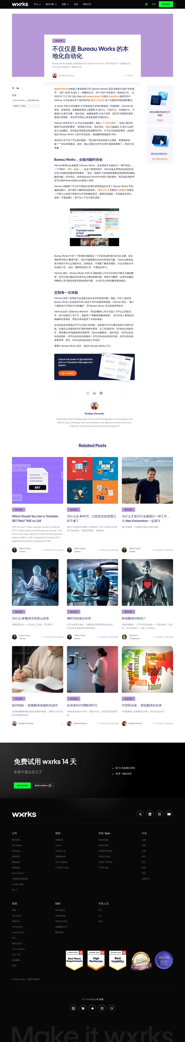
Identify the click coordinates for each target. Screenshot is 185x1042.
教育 (144, 867)
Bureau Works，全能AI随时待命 (26, 100)
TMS (69, 169)
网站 (108, 346)
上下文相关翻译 (108, 123)
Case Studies (18, 932)
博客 (14, 910)
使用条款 (16, 867)
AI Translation (18, 949)
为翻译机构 (60, 856)
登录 (154, 4)
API (100, 910)
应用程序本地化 (106, 851)
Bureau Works (61, 88)
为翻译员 (59, 840)
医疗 (144, 856)
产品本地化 (104, 867)
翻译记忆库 (103, 190)
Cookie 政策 (17, 884)
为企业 (58, 845)
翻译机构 (59, 932)
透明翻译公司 (61, 927)
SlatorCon (114, 96)
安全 (14, 938)
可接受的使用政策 (20, 879)
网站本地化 (104, 845)
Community (17, 927)
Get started (22, 785)
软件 (144, 862)
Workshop (17, 916)
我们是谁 (16, 840)
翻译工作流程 (97, 100)
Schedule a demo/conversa (56, 786)
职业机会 (16, 851)
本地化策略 (60, 916)
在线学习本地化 (106, 862)
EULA (14, 890)
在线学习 (146, 879)
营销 (144, 845)
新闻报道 (16, 856)
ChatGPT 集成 (61, 867)
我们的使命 (17, 845)
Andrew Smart (93, 96)
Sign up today (67, 373)
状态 (101, 921)
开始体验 (166, 4)
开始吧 (160, 120)
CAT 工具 (16, 954)
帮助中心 (16, 921)
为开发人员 (60, 851)
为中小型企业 (61, 862)
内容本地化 (104, 840)
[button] (37, 4)
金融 (144, 840)
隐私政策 (16, 862)
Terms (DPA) (18, 873)
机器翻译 (121, 190)
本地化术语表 (105, 856)
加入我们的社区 (160, 159)
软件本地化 (60, 910)
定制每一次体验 (19, 106)
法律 (144, 851)
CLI (100, 916)
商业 (144, 873)
